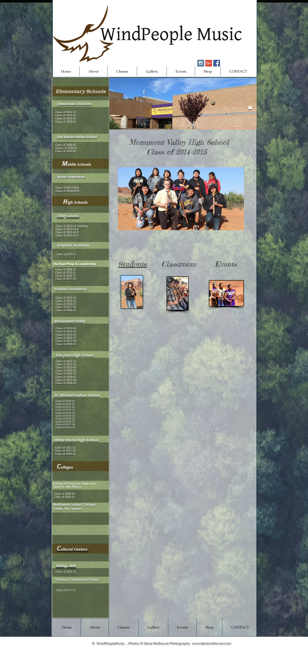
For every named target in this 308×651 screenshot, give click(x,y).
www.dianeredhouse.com (211, 643)
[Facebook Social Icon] (216, 63)
